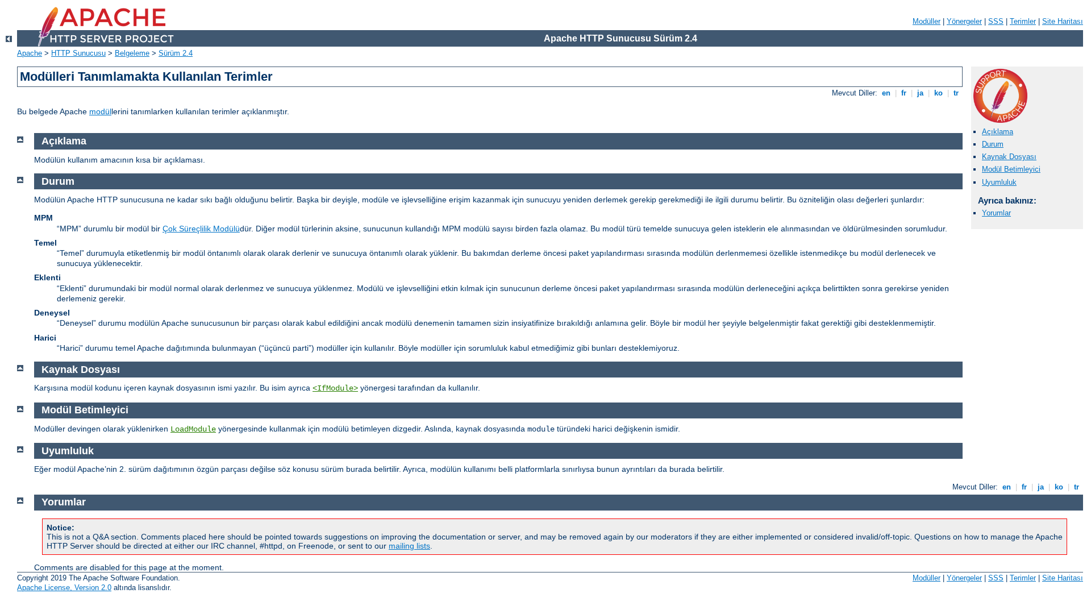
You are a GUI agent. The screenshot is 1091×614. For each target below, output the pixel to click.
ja (920, 93)
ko (938, 93)
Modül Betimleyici (1011, 169)
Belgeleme (132, 53)
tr (956, 93)
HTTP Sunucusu (78, 53)
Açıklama (997, 131)
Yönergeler (964, 21)
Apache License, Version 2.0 (64, 587)
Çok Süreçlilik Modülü (201, 228)
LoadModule (193, 429)
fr (904, 93)
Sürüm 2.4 (176, 53)
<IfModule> (335, 388)
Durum (992, 144)
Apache (29, 53)
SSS (995, 21)
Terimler (1023, 21)
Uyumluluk (999, 182)
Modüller (926, 21)
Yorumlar (996, 213)
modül (100, 111)
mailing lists (409, 545)
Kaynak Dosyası (1009, 156)
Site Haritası (1062, 21)
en (886, 93)
